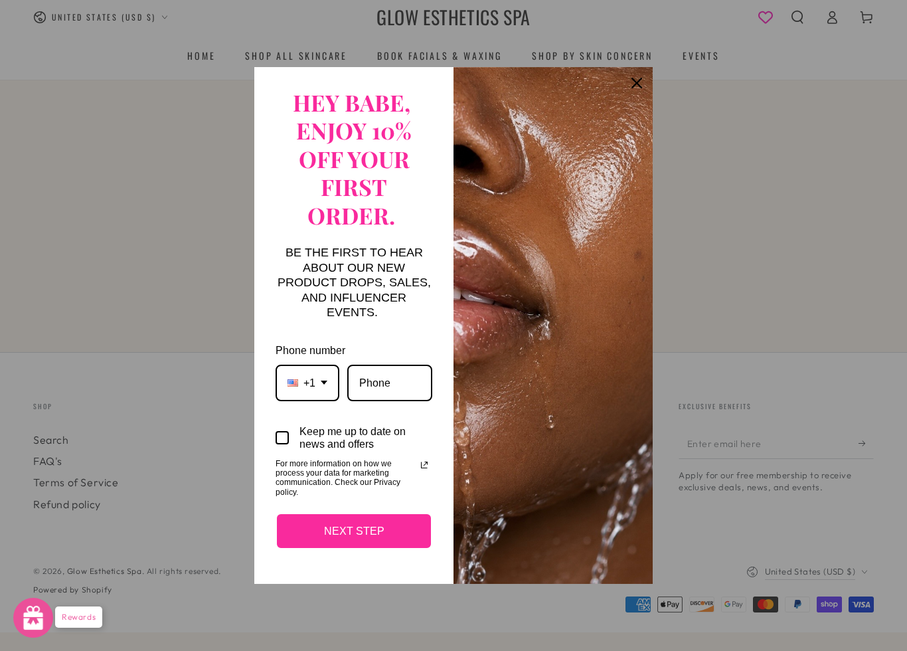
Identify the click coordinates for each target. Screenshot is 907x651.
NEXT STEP (354, 531)
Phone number (310, 350)
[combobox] (307, 383)
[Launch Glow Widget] (33, 618)
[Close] (637, 83)
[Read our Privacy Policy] (424, 465)
